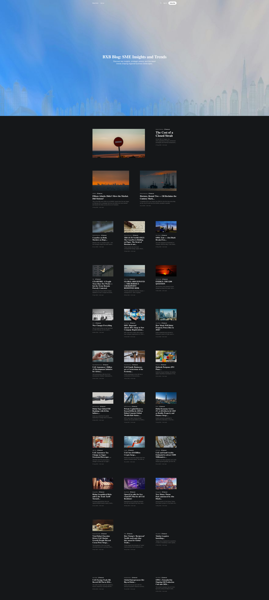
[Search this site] (161, 3)
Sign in (165, 3)
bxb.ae (102, 3)
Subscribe (172, 3)
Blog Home (95, 3)
